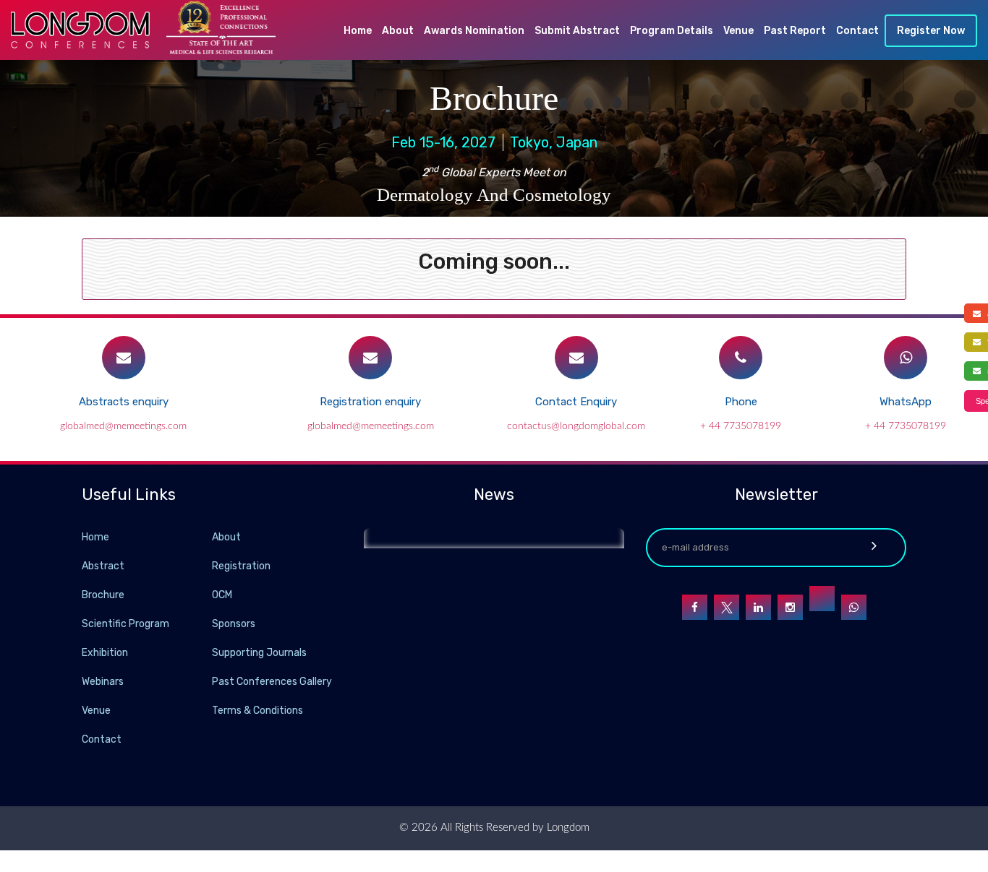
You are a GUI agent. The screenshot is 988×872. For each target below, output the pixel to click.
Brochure (103, 595)
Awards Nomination (474, 31)
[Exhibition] (210, 652)
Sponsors (233, 624)
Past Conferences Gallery (272, 681)
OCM (222, 595)
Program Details (671, 31)
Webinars (103, 681)
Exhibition (105, 653)
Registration (241, 566)
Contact (857, 31)
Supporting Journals (259, 653)
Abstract (103, 566)
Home (358, 31)
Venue (738, 31)
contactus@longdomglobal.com (576, 426)
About (398, 31)
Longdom (566, 827)
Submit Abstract (577, 31)
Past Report (795, 31)
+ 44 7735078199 (740, 426)
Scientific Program (125, 624)
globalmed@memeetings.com (123, 426)
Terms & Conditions (257, 710)
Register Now (931, 31)
